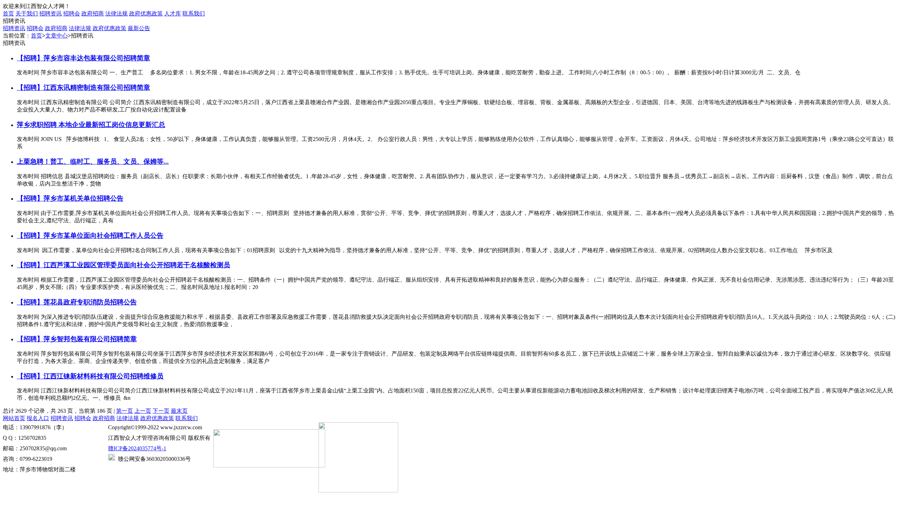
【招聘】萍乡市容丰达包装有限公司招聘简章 (83, 58)
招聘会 (71, 13)
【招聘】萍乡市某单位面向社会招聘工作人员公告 (90, 235)
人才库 (172, 13)
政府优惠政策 (146, 13)
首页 (36, 36)
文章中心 (56, 36)
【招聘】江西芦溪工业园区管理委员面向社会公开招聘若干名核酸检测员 (123, 265)
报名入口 (38, 418)
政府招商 (92, 13)
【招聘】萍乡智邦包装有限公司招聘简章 (77, 339)
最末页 (179, 411)
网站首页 (14, 418)
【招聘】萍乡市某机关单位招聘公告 (70, 198)
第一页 (124, 411)
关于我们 (26, 13)
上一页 (142, 411)
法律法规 (116, 13)
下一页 (161, 411)
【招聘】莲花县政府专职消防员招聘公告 (77, 302)
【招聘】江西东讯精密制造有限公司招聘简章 (83, 87)
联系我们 (193, 13)
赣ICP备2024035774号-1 (137, 448)
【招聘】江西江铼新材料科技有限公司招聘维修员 (90, 376)
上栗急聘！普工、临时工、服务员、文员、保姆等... (93, 161)
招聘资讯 (50, 13)
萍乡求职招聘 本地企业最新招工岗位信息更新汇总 (91, 124)
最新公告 (139, 28)
